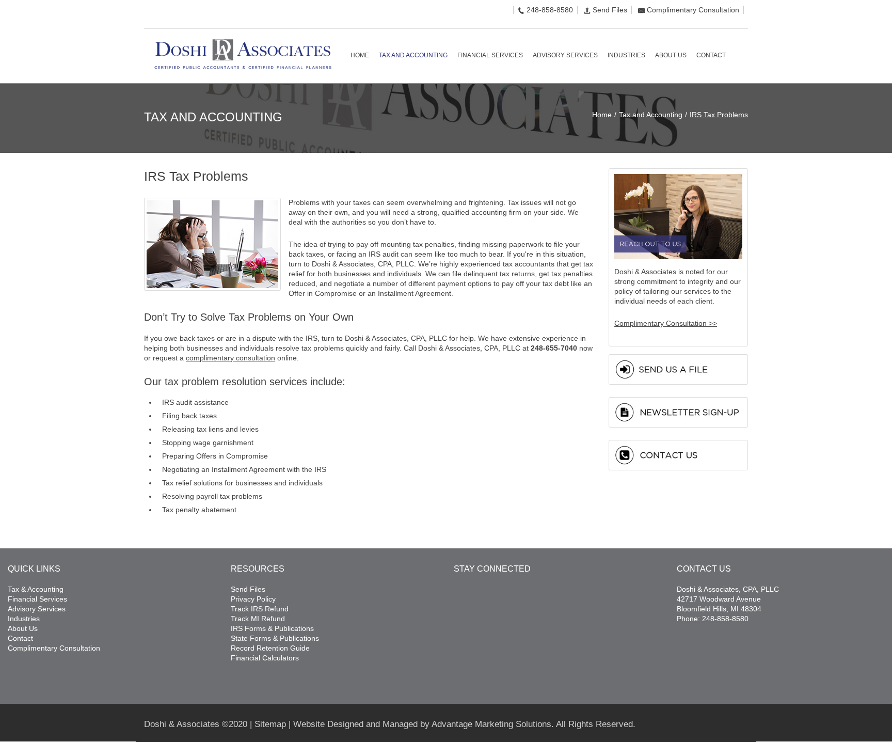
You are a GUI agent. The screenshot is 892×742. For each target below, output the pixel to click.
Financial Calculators (265, 658)
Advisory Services (37, 609)
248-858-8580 (550, 10)
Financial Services (37, 599)
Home (602, 114)
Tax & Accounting (35, 589)
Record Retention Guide (270, 648)
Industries (24, 618)
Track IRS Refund (260, 609)
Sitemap (270, 724)
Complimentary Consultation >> (665, 323)
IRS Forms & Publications (272, 628)
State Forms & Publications (275, 638)
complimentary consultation (230, 358)
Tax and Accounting (650, 114)
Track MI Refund (258, 618)
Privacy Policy (253, 599)
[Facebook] (147, 14)
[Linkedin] (163, 14)
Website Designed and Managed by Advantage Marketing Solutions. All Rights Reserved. (464, 724)
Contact (20, 638)
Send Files (610, 10)
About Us (23, 628)
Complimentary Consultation (693, 10)
